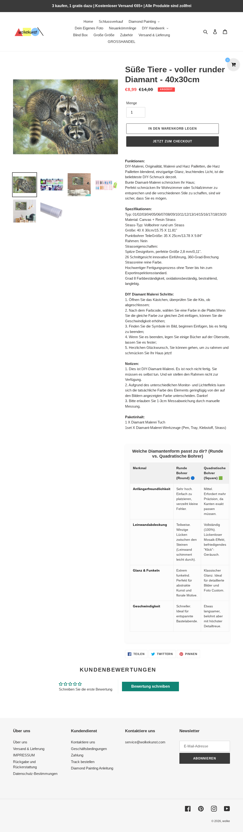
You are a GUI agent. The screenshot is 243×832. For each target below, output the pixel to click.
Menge (131, 103)
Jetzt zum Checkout (172, 141)
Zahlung (77, 755)
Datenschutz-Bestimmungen (35, 774)
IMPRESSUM (24, 755)
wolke (226, 821)
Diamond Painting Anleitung (92, 768)
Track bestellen (82, 762)
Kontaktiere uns (83, 742)
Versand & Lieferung (28, 749)
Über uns (20, 742)
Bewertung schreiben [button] (150, 686)
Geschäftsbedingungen (89, 749)
